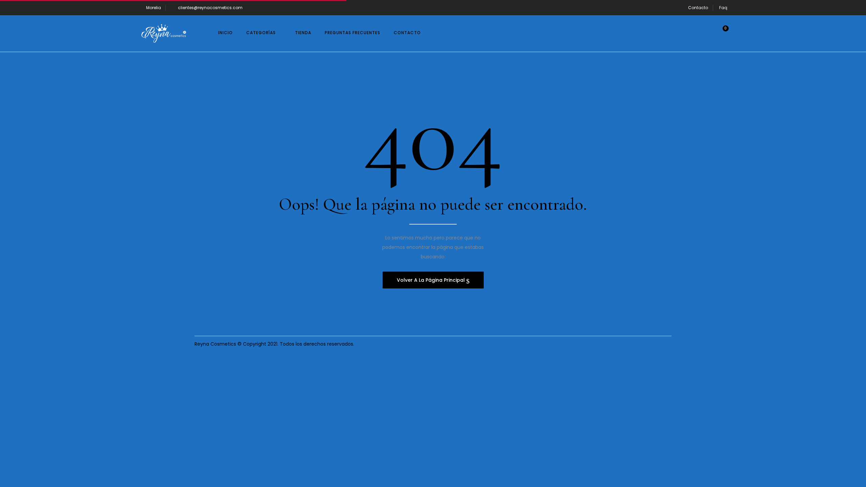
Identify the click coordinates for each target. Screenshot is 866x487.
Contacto (698, 7)
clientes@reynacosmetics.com (210, 7)
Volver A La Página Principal (431, 280)
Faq (723, 7)
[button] (720, 33)
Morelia (153, 7)
